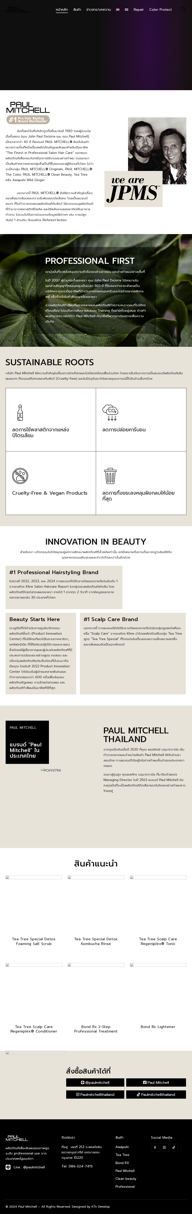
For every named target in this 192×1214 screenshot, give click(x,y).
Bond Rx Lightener (158, 1027)
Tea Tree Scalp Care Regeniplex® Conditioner (33, 1029)
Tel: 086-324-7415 (77, 1166)
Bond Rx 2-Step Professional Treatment (96, 1029)
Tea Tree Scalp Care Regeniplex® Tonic (158, 941)
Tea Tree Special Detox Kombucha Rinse (96, 941)
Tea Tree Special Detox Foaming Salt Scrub (34, 941)
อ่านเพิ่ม (34, 954)
